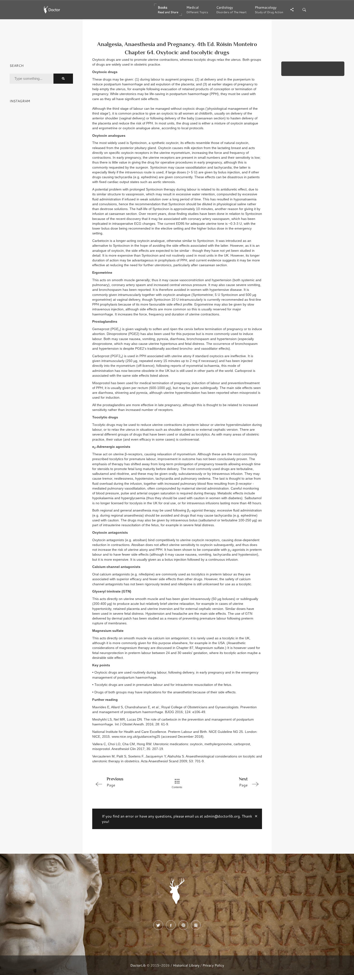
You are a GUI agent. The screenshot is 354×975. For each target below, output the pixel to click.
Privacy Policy (213, 965)
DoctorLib (138, 965)
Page (115, 782)
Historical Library (186, 965)
